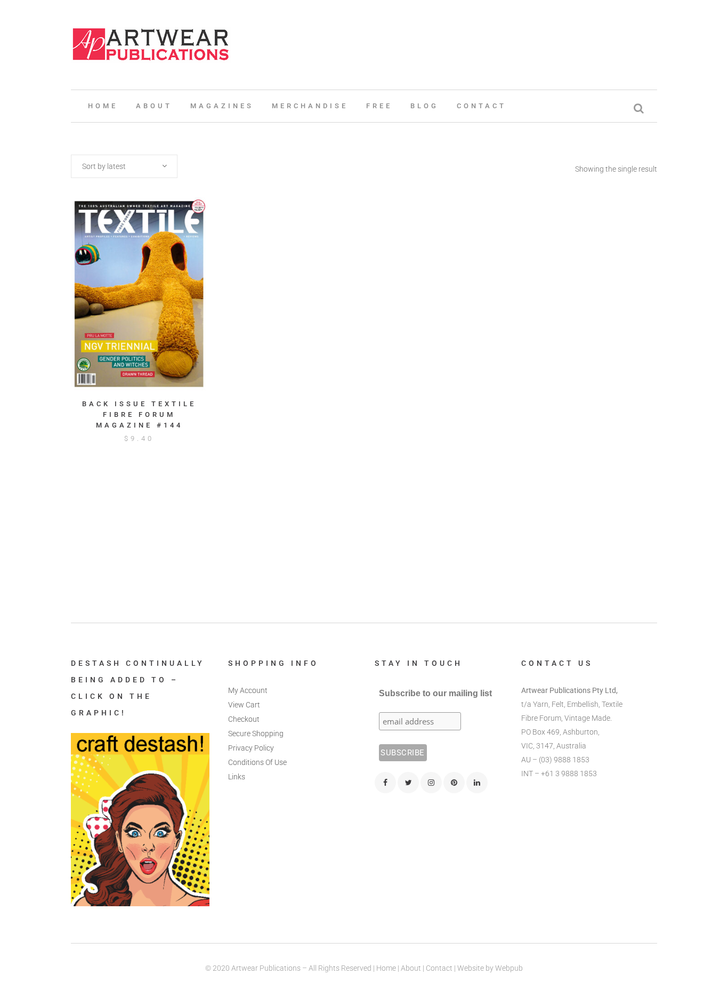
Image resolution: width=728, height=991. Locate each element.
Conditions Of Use (257, 762)
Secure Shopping (256, 733)
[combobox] (124, 166)
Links (236, 776)
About (411, 968)
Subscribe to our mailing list (435, 693)
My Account (248, 690)
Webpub (509, 968)
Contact (439, 968)
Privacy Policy (251, 748)
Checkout (244, 719)
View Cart (244, 704)
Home (386, 968)
